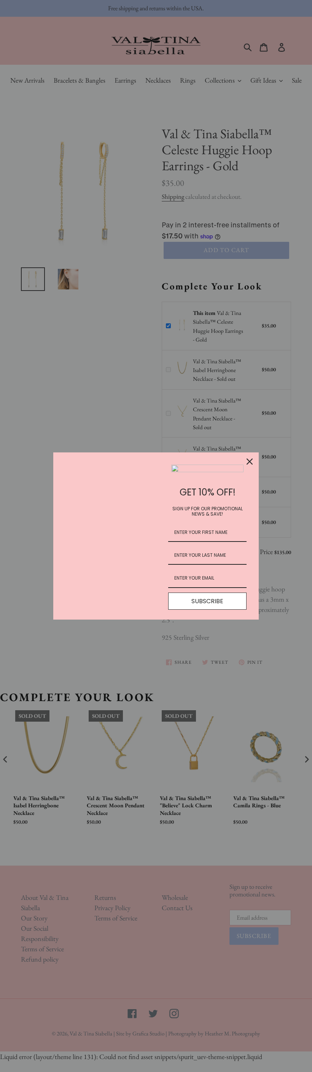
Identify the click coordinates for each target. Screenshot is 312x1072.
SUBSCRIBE (207, 601)
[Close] (249, 461)
